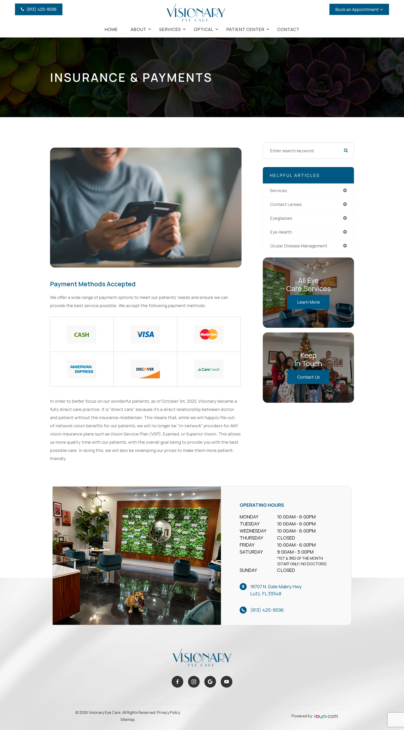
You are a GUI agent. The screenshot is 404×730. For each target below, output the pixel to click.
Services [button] (170, 29)
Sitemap (127, 719)
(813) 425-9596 (267, 610)
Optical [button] (203, 29)
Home (111, 29)
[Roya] (326, 717)
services (278, 190)
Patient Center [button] (245, 29)
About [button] (138, 29)
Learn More (308, 302)
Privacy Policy (168, 712)
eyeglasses (281, 218)
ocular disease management (298, 246)
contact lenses (286, 204)
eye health (281, 232)
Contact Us (308, 377)
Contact (288, 29)
